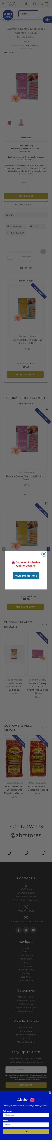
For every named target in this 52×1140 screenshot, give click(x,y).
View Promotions (26, 575)
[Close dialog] (44, 554)
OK (26, 1132)
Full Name (7, 1111)
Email (5, 1121)
